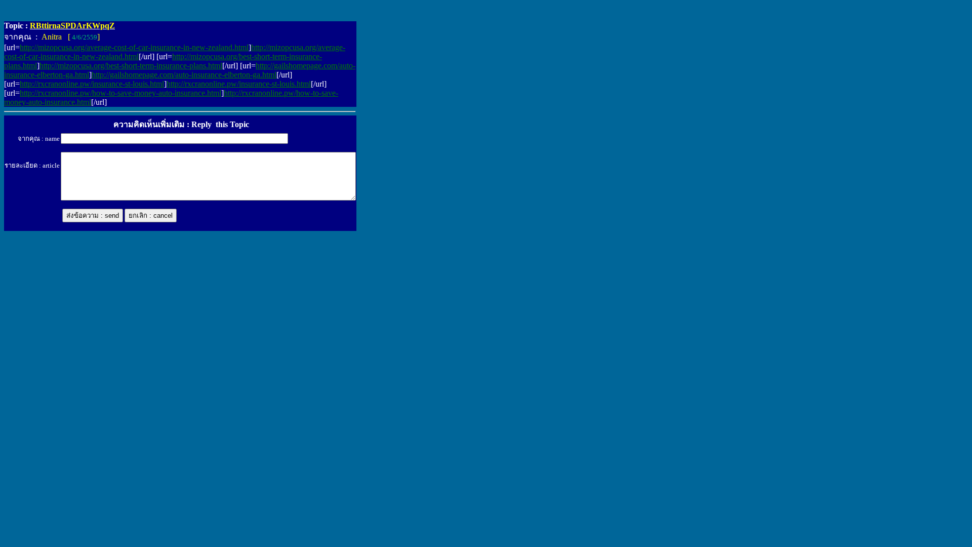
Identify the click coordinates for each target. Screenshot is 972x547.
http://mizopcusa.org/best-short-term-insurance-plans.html (130, 65)
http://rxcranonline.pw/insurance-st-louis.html (92, 84)
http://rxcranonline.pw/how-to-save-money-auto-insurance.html (120, 93)
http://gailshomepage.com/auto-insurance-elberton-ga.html (184, 74)
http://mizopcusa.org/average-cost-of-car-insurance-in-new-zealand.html (134, 47)
